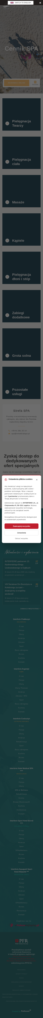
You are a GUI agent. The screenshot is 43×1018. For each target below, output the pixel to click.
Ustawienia (21, 533)
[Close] (40, 3)
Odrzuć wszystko (21, 538)
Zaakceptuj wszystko (21, 526)
